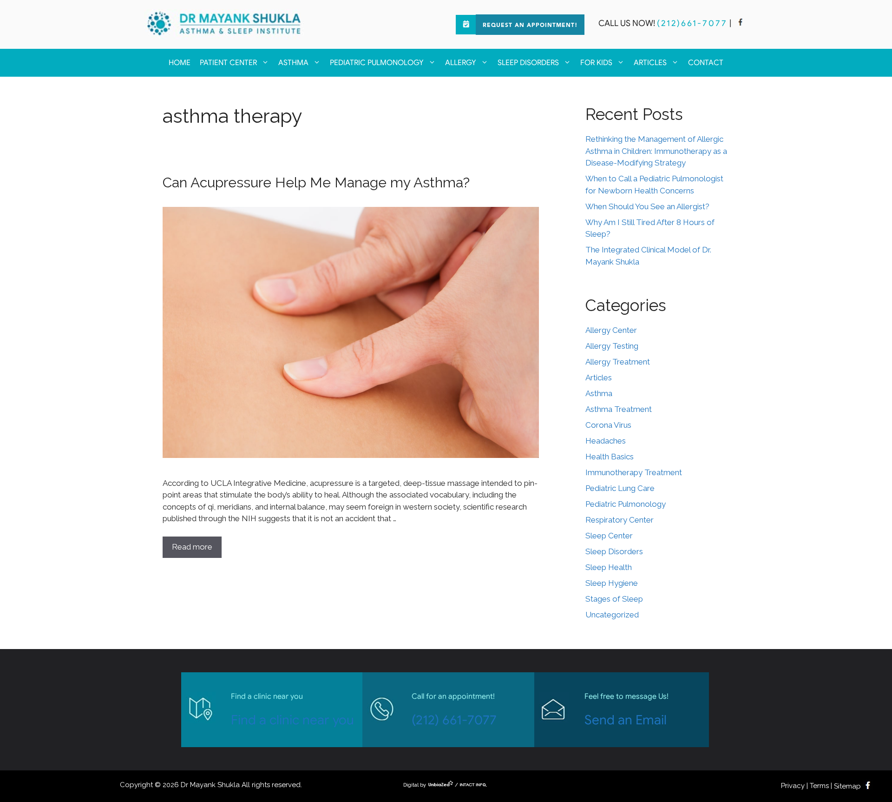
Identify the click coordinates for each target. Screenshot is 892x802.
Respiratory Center (619, 519)
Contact (705, 62)
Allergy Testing (611, 346)
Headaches (605, 440)
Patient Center (228, 62)
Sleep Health (608, 567)
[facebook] (740, 23)
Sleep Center (609, 535)
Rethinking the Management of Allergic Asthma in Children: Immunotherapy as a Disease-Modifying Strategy (656, 150)
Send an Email (625, 720)
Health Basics (609, 456)
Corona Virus (608, 425)
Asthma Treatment (618, 409)
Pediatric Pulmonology (377, 62)
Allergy (460, 62)
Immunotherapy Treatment (633, 472)
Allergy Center (611, 330)
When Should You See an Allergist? (647, 206)
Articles (650, 62)
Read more (192, 546)
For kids (596, 62)
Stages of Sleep (614, 598)
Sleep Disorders (528, 62)
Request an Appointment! (530, 25)
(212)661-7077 (692, 23)
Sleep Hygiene (611, 583)
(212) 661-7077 (454, 720)
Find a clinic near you (292, 720)
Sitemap (847, 786)
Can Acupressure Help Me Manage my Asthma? (316, 182)
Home (179, 62)
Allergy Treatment (617, 361)
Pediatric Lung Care (620, 488)
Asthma (293, 62)
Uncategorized (612, 614)
